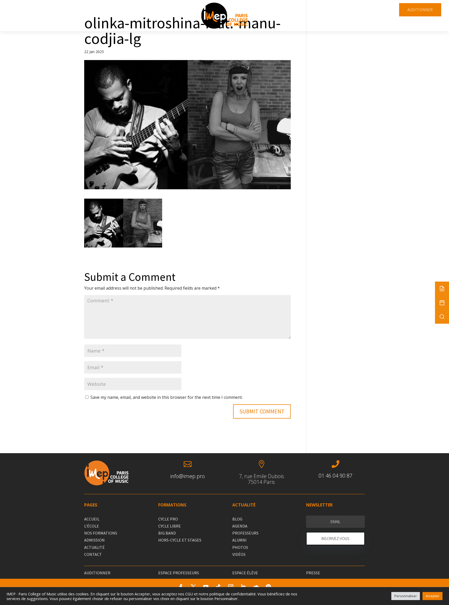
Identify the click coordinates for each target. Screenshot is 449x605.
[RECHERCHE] (442, 317)
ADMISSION (94, 540)
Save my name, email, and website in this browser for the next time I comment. (166, 397)
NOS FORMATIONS (100, 533)
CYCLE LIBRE (169, 526)
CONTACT (93, 554)
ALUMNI (239, 540)
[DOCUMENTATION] (442, 289)
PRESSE (313, 572)
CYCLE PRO (168, 519)
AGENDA (239, 526)
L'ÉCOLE (91, 526)
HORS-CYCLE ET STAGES (179, 540)
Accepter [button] (432, 596)
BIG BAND (167, 533)
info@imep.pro (187, 476)
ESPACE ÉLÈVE (245, 572)
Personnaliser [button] (405, 596)
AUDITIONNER (420, 9)
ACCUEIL (92, 519)
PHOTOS (240, 547)
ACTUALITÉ (94, 547)
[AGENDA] (442, 303)
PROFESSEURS (245, 533)
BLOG (237, 519)
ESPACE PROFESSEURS (178, 572)
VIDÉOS (239, 554)
